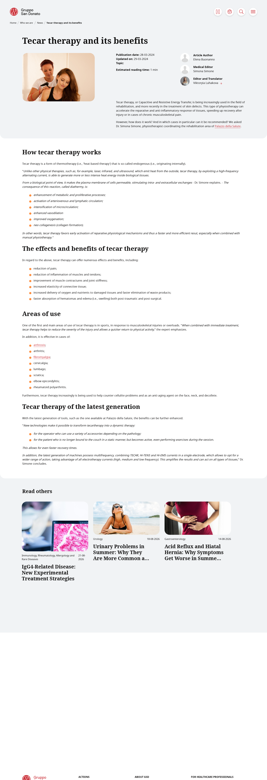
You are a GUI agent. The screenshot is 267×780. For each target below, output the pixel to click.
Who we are (26, 23)
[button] (253, 12)
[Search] (241, 12)
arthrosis (39, 345)
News (40, 23)
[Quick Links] (218, 12)
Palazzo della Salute (228, 126)
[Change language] (230, 12)
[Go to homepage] (25, 12)
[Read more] (55, 526)
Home (13, 23)
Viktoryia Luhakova (205, 83)
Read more (33, 590)
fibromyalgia (42, 357)
